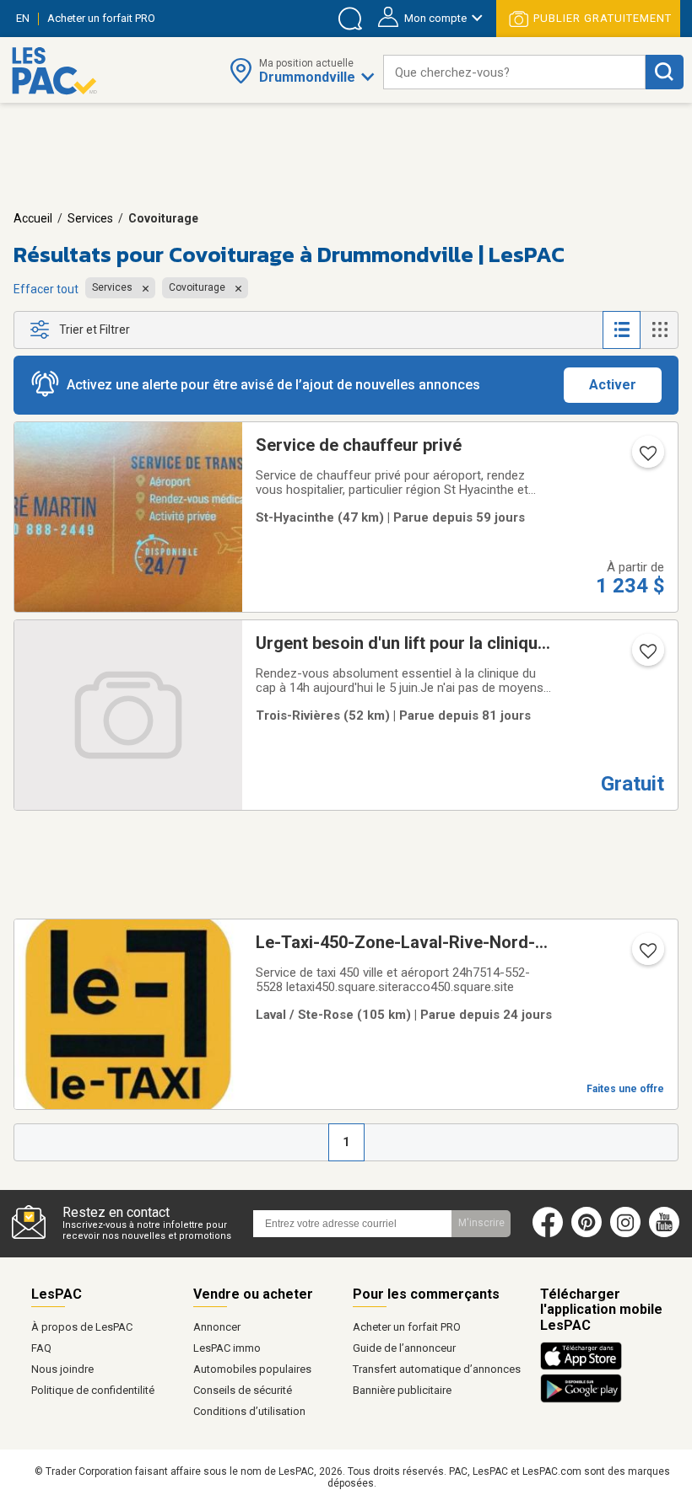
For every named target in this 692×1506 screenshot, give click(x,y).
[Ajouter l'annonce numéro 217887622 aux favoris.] (646, 458)
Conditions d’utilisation (249, 1411)
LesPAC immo (227, 1348)
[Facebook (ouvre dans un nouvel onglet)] (547, 1234)
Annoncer (217, 1327)
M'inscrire (481, 1223)
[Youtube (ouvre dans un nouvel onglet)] (668, 1234)
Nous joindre (62, 1369)
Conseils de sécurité (242, 1390)
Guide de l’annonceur (404, 1348)
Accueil (33, 218)
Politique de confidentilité (92, 1390)
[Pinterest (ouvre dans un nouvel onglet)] (586, 1234)
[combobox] (514, 72)
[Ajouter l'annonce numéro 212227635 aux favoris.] (646, 955)
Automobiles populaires (252, 1369)
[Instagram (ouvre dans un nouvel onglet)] (625, 1234)
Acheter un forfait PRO (407, 1327)
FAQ (41, 1348)
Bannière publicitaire (402, 1390)
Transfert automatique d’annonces (437, 1369)
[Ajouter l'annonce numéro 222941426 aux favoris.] (646, 656)
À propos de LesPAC (81, 1327)
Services (90, 218)
